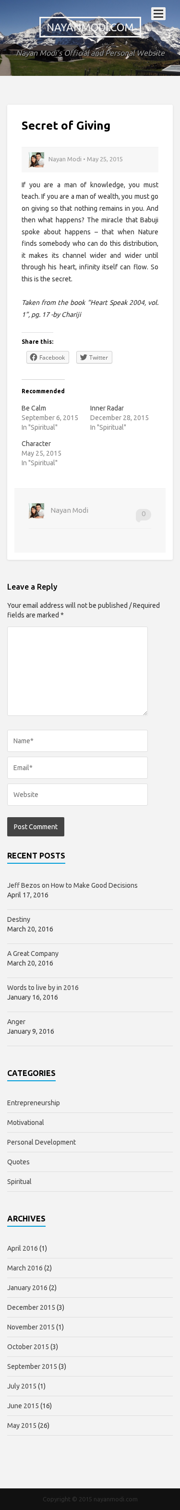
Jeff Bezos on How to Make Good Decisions (72, 885)
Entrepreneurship (33, 1103)
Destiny (18, 919)
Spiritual (19, 1181)
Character (36, 443)
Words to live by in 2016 (43, 987)
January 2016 (27, 1288)
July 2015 (21, 1386)
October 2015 (28, 1347)
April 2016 (22, 1248)
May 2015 (21, 1425)
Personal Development (41, 1142)
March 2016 (25, 1268)
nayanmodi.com (90, 27)
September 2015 (32, 1366)
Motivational (25, 1122)
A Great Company (33, 953)
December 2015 (31, 1307)
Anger (16, 1022)
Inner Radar (107, 408)
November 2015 (31, 1327)
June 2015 (23, 1406)
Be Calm (34, 408)
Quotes (18, 1162)
